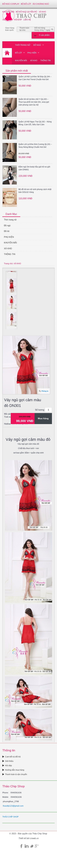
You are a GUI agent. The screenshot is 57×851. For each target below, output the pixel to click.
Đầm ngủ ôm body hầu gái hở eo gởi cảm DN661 (34, 168)
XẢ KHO (33, 60)
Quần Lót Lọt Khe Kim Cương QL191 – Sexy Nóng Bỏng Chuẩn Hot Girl (35, 145)
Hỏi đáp (8, 765)
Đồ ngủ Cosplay (10, 4)
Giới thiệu (9, 761)
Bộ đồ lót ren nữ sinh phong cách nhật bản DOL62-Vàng (35, 190)
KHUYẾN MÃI (21, 60)
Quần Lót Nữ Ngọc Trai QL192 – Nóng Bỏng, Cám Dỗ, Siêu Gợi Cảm (35, 123)
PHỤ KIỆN (31, 53)
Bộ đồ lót (26, 4)
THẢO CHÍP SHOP (10, 817)
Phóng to (44, 391)
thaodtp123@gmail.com (13, 806)
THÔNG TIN (45, 60)
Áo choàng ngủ (41, 4)
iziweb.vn (34, 838)
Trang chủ (8, 263)
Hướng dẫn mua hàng (14, 770)
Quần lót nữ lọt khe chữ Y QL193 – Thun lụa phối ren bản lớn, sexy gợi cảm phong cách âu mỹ (34, 102)
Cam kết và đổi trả (13, 757)
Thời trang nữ (22, 45)
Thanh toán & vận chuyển (16, 774)
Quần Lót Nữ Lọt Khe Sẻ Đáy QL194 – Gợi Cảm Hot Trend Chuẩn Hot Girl (35, 78)
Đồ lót (18, 53)
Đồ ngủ (37, 45)
